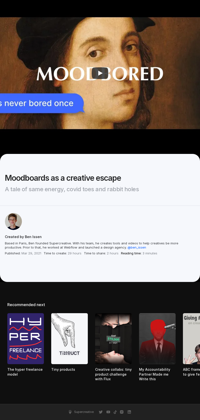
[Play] (100, 73)
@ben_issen (137, 247)
